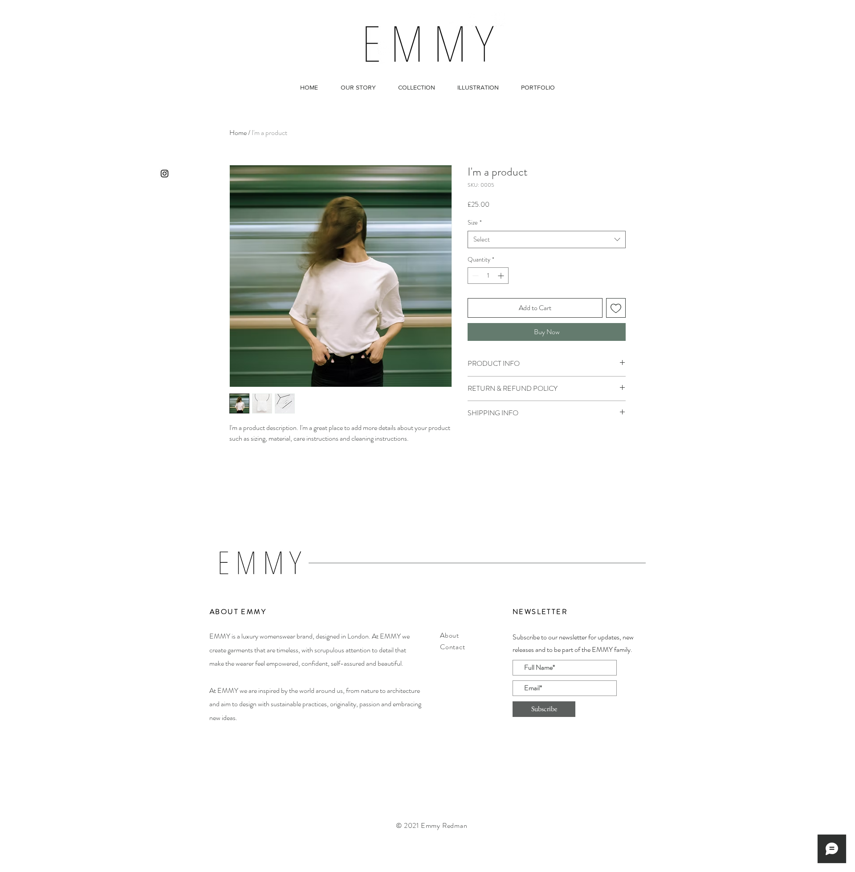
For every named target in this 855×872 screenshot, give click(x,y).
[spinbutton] (488, 275)
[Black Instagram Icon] (164, 173)
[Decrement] (474, 275)
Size (475, 222)
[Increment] (501, 275)
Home (238, 132)
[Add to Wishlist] (616, 308)
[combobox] (547, 239)
